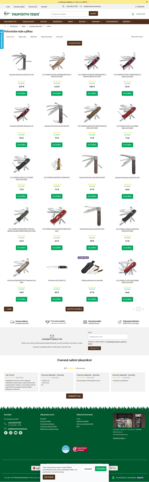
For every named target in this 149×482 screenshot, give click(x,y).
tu (63, 472)
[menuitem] (11, 21)
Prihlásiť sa (94, 348)
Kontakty (44, 6)
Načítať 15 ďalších (74, 309)
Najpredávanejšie (46, 37)
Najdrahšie (33, 37)
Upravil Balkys (132, 477)
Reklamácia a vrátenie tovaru (49, 429)
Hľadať (93, 13)
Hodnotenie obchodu (74, 360)
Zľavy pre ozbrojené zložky (85, 424)
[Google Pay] (113, 468)
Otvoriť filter (74, 43)
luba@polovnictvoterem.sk (17, 429)
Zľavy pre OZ (33, 6)
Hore (9, 309)
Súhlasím (101, 469)
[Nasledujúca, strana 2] (138, 309)
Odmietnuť (88, 469)
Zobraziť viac (74, 396)
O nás (8, 6)
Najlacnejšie (22, 37)
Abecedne (59, 37)
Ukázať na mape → (119, 438)
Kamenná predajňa (82, 421)
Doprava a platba (19, 6)
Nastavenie (48, 477)
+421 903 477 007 (14, 422)
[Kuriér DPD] (36, 468)
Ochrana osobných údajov (48, 426)
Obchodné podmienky (47, 424)
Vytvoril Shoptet (121, 477)
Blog (78, 426)
